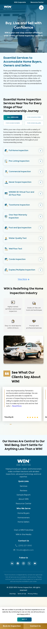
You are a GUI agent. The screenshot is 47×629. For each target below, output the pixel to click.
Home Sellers (23, 522)
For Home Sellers (34, 123)
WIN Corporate (20, 2)
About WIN (24, 499)
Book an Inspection (12, 626)
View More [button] (22, 279)
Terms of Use (21, 594)
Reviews (23, 491)
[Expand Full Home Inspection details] (40, 150)
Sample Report (23, 495)
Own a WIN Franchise (23, 530)
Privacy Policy (33, 594)
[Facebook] (18, 563)
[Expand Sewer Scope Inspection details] (40, 182)
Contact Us (23, 541)
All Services (12, 117)
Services (23, 486)
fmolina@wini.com (25, 550)
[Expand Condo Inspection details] (40, 259)
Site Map (12, 594)
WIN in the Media (23, 535)
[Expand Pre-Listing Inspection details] (40, 161)
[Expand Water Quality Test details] (40, 238)
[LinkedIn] (12, 563)
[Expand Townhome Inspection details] (40, 205)
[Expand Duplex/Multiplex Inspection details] (40, 270)
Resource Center (37, 2)
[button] (23, 151)
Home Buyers (23, 513)
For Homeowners (13, 123)
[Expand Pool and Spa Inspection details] (40, 228)
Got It (24, 619)
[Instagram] (23, 563)
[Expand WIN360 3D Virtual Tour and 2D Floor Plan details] (40, 193)
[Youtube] (35, 563)
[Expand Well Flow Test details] (40, 249)
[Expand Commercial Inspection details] (40, 171)
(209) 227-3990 (25, 546)
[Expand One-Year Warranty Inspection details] (40, 216)
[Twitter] (29, 563)
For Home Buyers (34, 117)
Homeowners (24, 518)
